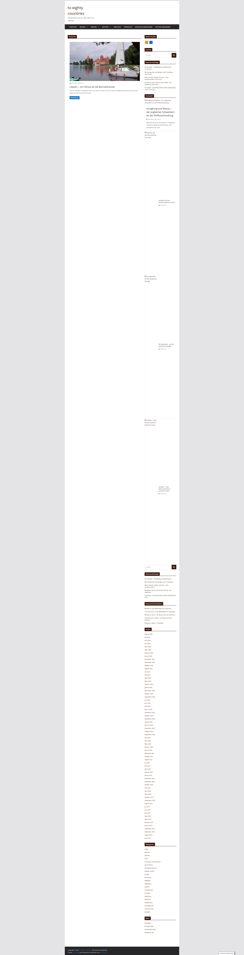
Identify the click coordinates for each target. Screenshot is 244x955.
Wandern (147, 912)
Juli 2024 (147, 700)
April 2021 (148, 769)
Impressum (128, 27)
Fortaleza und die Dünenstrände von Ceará (167, 201)
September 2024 (150, 697)
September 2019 (150, 800)
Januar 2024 (148, 709)
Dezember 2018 (150, 829)
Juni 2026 (147, 640)
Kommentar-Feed (150, 929)
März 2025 (148, 681)
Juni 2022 (147, 738)
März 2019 (148, 819)
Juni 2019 (147, 810)
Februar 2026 (149, 653)
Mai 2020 (147, 788)
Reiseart (83, 27)
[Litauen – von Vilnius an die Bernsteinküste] (105, 61)
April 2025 (148, 678)
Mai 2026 (147, 643)
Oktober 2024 (149, 694)
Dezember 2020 (150, 778)
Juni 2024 (147, 703)
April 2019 (148, 816)
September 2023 (150, 719)
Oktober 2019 (149, 797)
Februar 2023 (149, 725)
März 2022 (148, 744)
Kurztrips (147, 893)
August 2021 (148, 760)
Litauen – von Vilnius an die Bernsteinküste (92, 86)
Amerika (147, 855)
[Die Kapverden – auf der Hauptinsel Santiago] (151, 346)
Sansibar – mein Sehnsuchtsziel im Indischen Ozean (164, 489)
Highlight (147, 880)
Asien (146, 859)
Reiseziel (94, 27)
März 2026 (148, 650)
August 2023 (148, 722)
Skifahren (148, 899)
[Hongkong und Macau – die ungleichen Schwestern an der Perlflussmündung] (160, 101)
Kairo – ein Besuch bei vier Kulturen (163, 615)
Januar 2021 (148, 775)
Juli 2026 (147, 637)
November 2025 (150, 662)
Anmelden (148, 923)
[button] (87, 27)
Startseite (73, 27)
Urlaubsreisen (149, 909)
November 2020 (150, 782)
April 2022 (148, 741)
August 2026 (148, 634)
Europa (147, 874)
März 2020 (148, 794)
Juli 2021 (147, 763)
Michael (81, 83)
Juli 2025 (147, 672)
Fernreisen (148, 877)
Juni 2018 (147, 838)
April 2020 (148, 791)
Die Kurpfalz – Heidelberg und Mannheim (158, 67)
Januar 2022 (148, 750)
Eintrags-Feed (149, 926)
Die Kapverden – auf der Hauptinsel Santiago (166, 345)
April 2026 (148, 647)
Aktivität (105, 27)
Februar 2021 (149, 772)
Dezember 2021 (150, 753)
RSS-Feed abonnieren (162, 27)
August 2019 (148, 803)
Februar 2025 (149, 684)
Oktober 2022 (149, 731)
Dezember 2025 (150, 659)
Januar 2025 (148, 687)
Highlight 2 (148, 884)
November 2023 (150, 712)
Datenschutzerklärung (143, 27)
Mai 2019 (147, 813)
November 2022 (150, 728)
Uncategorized (149, 906)
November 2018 (150, 832)
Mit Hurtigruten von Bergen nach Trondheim (159, 72)
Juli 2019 (147, 807)
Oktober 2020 (149, 785)
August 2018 (148, 835)
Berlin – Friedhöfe (157, 623)
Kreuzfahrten (149, 890)
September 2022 (150, 734)
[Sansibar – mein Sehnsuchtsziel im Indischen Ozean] (151, 490)
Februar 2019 (149, 822)
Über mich (117, 27)
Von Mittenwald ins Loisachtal (161, 608)
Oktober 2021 (149, 756)
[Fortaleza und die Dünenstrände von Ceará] (151, 203)
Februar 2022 (149, 747)
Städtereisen (149, 902)
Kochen (147, 887)
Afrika (146, 849)
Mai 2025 (147, 675)
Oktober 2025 (149, 665)
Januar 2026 (148, 656)
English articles (149, 871)
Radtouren (148, 896)
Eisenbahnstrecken (151, 868)
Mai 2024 (147, 706)
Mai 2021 (147, 766)
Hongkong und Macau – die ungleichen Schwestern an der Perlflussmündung (160, 112)
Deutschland (149, 865)
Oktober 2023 (149, 716)
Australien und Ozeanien (153, 862)
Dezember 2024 (150, 691)
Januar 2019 (148, 825)
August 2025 (148, 669)
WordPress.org (149, 932)
